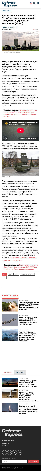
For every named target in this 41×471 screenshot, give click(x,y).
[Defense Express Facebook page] (4, 452)
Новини (9, 10)
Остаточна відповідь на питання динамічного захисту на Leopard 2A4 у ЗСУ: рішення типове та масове (20, 113)
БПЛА (10, 274)
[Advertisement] (20, 355)
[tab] (8, 372)
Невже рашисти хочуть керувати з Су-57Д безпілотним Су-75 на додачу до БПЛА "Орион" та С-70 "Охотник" (28, 320)
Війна (16, 274)
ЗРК (4, 277)
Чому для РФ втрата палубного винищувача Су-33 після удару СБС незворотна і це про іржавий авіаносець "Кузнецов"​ (28, 336)
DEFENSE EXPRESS (9, 27)
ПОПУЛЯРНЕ (19, 372)
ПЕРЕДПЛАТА (5, 443)
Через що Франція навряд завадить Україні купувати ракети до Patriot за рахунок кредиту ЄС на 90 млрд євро (29, 305)
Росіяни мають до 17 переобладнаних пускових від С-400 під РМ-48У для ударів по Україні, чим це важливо (29, 409)
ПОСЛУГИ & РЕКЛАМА (8, 440)
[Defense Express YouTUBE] (9, 452)
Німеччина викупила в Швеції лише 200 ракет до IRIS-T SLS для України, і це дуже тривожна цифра (21, 267)
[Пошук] (34, 3)
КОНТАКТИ (5, 445)
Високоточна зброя (27, 274)
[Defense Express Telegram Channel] (19, 452)
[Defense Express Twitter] (14, 452)
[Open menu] (38, 3)
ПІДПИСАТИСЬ (33, 461)
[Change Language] (31, 3)
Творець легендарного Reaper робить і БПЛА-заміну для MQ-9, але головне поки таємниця (28, 383)
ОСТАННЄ (8, 372)
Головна (4, 10)
